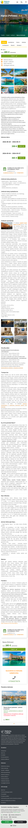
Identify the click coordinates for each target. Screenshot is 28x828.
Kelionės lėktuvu (4, 776)
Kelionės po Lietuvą (5, 766)
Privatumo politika (5, 796)
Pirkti (13, 56)
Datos (17, 42)
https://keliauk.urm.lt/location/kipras (9, 623)
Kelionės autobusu (5, 774)
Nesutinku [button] (20, 822)
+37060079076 (19, 173)
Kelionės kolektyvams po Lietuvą (8, 800)
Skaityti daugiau (16, 812)
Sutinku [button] (7, 822)
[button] (14, 825)
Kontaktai (3, 755)
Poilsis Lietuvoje (4, 768)
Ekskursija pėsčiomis (5, 772)
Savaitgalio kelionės (5, 783)
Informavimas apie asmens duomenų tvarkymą (11, 798)
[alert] (14, 816)
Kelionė (4, 42)
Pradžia (3, 35)
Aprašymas (11, 42)
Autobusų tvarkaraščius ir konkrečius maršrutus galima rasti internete (14, 405)
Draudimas (3, 802)
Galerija (24, 42)
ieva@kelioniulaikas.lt (8, 173)
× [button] (26, 806)
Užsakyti (19, 45)
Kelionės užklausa (5, 759)
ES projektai (3, 794)
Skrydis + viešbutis (10, 35)
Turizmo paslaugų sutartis (6, 792)
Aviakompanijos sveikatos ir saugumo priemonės (12, 368)
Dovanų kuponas (5, 757)
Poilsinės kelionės (5, 778)
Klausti (13, 45)
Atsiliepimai (5, 45)
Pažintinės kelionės (5, 780)
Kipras (4, 49)
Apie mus (3, 753)
